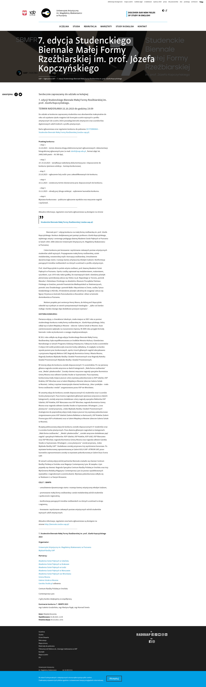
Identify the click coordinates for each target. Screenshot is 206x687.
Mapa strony (43, 643)
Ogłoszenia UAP (49, 79)
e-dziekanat (148, 2)
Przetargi (187, 2)
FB (152, 634)
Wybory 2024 (157, 2)
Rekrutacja (90, 26)
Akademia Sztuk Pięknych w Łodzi (52, 567)
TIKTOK (156, 634)
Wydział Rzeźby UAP (47, 550)
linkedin (166, 634)
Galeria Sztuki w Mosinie (48, 580)
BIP (201, 2)
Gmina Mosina (44, 577)
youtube (159, 634)
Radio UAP (143, 634)
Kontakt (142, 26)
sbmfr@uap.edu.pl (78, 151)
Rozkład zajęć (138, 2)
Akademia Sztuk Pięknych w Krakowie (54, 564)
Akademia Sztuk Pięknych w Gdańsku (54, 561)
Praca (165, 2)
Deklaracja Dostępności (115, 2)
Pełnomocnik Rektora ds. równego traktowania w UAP (58, 649)
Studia (76, 26)
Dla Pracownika (173, 2)
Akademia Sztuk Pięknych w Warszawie (54, 570)
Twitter (20, 94)
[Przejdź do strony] (65, 13)
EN (40, 657)
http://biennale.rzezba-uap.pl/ (57, 524)
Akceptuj (114, 678)
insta (162, 634)
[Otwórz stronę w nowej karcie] (141, 14)
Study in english (125, 26)
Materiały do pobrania (47, 646)
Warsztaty (106, 26)
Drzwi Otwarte (44, 637)
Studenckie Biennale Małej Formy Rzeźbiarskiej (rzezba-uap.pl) (67, 222)
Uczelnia (64, 26)
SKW (181, 2)
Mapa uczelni (128, 2)
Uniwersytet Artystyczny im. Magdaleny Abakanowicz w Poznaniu (65, 547)
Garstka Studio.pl (46, 583)
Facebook (16, 94)
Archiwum (194, 2)
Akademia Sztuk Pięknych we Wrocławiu (55, 574)
